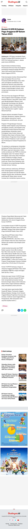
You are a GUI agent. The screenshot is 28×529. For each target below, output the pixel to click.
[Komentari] (2, 310)
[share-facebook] (19, 310)
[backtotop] (14, 509)
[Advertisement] (14, 197)
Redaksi (20, 523)
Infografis (18, 5)
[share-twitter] (22, 310)
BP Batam (11, 5)
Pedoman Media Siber (14, 525)
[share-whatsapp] (25, 310)
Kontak (7, 523)
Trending (4, 5)
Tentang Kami (13, 523)
